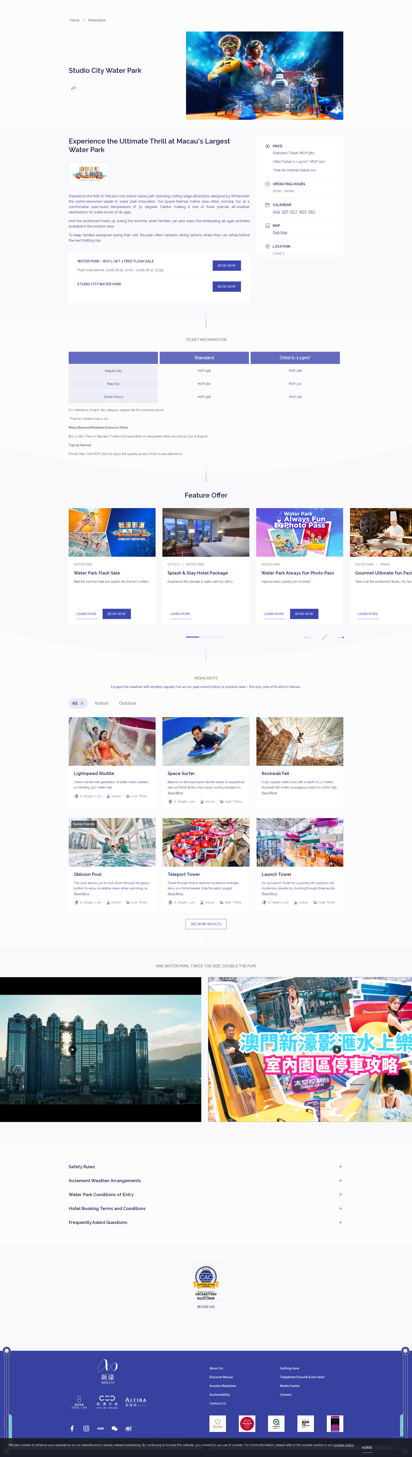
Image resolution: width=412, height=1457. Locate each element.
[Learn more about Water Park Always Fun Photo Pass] (299, 566)
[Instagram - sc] (86, 1428)
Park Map (280, 232)
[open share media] (74, 88)
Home (74, 20)
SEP (285, 212)
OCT (293, 212)
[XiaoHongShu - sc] (100, 1428)
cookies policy (343, 1445)
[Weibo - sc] (128, 1428)
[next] (341, 637)
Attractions (97, 20)
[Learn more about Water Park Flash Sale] (112, 566)
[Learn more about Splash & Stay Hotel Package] (205, 566)
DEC (311, 212)
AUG (276, 212)
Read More (175, 793)
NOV (303, 212)
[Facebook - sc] (72, 1428)
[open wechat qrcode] (114, 1428)
